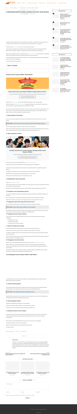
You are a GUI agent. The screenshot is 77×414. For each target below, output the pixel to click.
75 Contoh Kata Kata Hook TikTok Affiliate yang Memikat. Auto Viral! (65, 47)
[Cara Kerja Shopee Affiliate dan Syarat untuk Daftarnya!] (27, 366)
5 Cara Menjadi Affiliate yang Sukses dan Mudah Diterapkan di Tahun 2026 (65, 59)
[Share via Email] (33, 335)
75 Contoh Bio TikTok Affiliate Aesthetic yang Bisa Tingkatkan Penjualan (65, 81)
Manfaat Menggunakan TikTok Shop (65, 23)
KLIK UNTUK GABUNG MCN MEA (27, 96)
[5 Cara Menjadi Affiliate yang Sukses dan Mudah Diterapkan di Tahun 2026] (12, 366)
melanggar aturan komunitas (39, 242)
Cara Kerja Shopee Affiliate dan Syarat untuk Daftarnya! (65, 66)
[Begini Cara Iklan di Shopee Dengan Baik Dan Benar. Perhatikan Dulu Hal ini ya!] (55, 16)
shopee (17, 331)
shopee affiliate (23, 331)
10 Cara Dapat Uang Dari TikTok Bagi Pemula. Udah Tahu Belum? (65, 39)
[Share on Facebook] (30, 335)
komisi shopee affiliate (10, 331)
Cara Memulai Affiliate (13, 7)
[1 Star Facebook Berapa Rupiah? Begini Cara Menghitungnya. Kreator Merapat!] (55, 31)
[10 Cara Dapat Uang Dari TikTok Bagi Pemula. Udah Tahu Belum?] (55, 40)
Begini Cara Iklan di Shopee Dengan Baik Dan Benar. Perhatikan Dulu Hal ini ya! (65, 16)
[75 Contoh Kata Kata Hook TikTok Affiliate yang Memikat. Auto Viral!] (55, 47)
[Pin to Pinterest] (32, 335)
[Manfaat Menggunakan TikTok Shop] (55, 24)
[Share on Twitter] (31, 335)
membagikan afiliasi (15, 182)
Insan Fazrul (26, 13)
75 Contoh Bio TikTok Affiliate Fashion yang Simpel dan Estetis (65, 74)
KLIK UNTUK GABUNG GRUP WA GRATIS (27, 157)
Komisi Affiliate (16, 46)
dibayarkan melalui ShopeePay (30, 162)
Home (6, 7)
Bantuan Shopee (15, 102)
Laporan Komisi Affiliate (32, 53)
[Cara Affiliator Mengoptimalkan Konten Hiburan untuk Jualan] (55, 90)
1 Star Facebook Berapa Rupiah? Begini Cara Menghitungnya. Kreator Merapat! (65, 31)
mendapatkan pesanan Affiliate (19, 104)
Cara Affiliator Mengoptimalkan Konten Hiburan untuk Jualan (65, 90)
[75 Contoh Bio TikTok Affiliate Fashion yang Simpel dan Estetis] (42, 366)
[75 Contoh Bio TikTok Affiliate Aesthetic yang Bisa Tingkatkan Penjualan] (55, 81)
